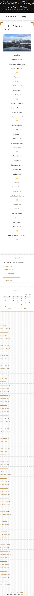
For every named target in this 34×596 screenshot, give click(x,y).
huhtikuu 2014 (4, 577)
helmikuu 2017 (4, 464)
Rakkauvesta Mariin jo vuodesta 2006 (17, 5)
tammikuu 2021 (4, 351)
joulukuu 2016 (4, 471)
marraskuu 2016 (4, 474)
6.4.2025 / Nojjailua (7, 280)
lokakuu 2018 (3, 401)
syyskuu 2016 (3, 481)
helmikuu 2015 (4, 544)
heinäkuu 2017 (4, 448)
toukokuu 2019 (4, 381)
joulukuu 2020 (4, 355)
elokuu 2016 (3, 484)
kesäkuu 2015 (3, 531)
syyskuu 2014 (3, 561)
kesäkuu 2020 (3, 358)
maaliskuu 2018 (4, 421)
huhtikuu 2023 (4, 335)
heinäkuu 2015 (4, 527)
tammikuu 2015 (4, 547)
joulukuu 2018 (4, 395)
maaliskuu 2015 (4, 541)
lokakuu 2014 (3, 557)
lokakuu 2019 (3, 378)
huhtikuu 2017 (4, 458)
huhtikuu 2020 (4, 365)
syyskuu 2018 (3, 405)
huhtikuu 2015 (4, 537)
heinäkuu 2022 (4, 345)
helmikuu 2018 (4, 424)
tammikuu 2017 (4, 468)
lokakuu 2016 (3, 478)
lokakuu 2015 (3, 517)
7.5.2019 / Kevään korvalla (12, 27)
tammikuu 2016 (4, 507)
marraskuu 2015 (4, 514)
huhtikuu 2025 (4, 325)
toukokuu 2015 (4, 534)
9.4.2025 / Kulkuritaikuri (8, 270)
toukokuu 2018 (4, 414)
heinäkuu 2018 (4, 411)
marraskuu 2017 (4, 434)
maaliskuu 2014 (4, 580)
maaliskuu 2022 (4, 348)
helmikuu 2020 (4, 368)
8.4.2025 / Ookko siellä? (9, 273)
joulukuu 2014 (4, 551)
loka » (25, 308)
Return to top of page (17, 592)
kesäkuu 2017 (3, 451)
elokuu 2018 (3, 408)
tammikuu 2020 (4, 371)
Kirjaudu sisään (23, 594)
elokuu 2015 (3, 524)
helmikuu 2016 (4, 504)
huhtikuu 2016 (4, 497)
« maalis (9, 308)
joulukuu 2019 (4, 375)
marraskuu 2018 (4, 398)
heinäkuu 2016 (4, 488)
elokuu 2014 (3, 564)
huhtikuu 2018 (4, 418)
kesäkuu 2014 (3, 571)
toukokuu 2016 (4, 494)
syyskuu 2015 (3, 521)
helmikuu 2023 (4, 341)
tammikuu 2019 (4, 391)
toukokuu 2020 (4, 361)
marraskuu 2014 (4, 554)
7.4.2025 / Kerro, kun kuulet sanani (11, 277)
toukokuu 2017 (4, 454)
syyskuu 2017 (3, 441)
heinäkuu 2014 (4, 567)
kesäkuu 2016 (3, 491)
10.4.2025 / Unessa (7, 266)
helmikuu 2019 (4, 388)
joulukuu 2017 (4, 431)
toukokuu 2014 (4, 574)
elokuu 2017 (3, 444)
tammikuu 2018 (4, 428)
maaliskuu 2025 (4, 328)
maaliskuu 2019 (4, 385)
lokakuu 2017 (3, 438)
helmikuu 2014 (4, 584)
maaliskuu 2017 (4, 461)
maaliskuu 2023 (4, 338)
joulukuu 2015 (4, 511)
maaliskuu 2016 (4, 501)
